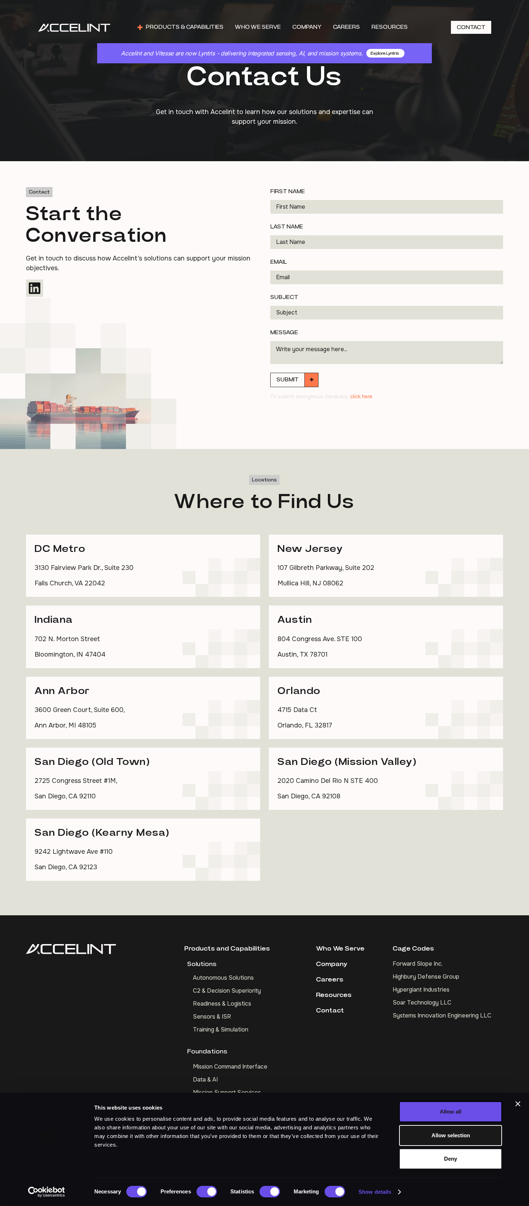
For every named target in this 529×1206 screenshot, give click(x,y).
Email (278, 262)
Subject (284, 297)
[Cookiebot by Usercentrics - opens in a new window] (46, 1192)
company (306, 27)
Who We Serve (340, 949)
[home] (74, 27)
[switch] (206, 1191)
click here (361, 396)
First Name (287, 191)
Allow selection (450, 1135)
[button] (180, 27)
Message (284, 332)
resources (389, 27)
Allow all (450, 1111)
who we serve (258, 27)
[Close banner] (517, 1103)
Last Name (286, 227)
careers (346, 27)
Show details (374, 1192)
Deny (450, 1159)
